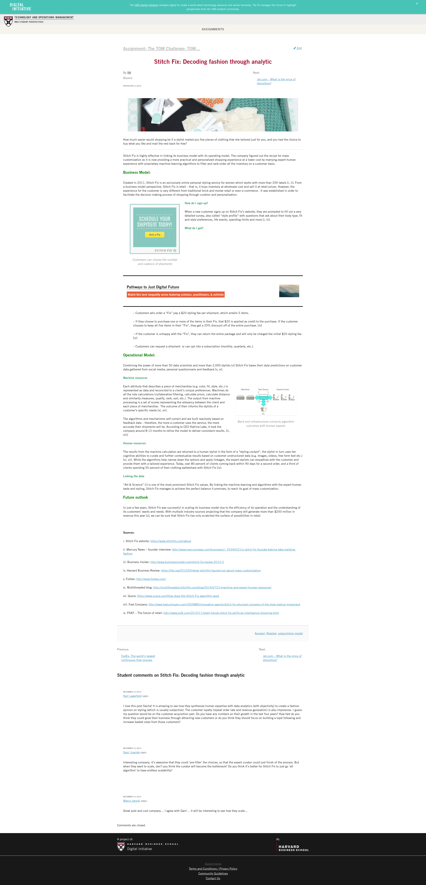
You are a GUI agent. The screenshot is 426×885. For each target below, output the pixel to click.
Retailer (271, 633)
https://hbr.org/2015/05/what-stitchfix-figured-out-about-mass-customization (211, 570)
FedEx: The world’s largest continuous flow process (138, 658)
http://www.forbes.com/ (151, 579)
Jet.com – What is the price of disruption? (276, 81)
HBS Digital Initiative (146, 4)
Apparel (260, 633)
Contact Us (213, 878)
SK (129, 72)
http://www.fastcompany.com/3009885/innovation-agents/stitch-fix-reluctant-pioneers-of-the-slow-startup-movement (224, 604)
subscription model (290, 633)
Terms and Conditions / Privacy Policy (213, 868)
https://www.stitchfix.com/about (170, 541)
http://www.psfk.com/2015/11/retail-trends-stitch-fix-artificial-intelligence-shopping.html (221, 613)
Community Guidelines (213, 873)
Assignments (213, 29)
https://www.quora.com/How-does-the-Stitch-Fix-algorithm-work (178, 596)
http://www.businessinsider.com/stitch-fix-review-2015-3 (187, 562)
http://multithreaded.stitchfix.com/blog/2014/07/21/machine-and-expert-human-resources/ (212, 587)
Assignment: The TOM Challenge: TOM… (161, 48)
